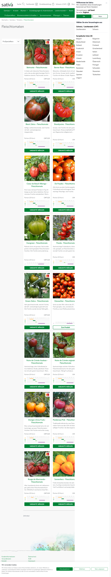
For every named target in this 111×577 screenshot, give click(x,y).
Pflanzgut (56, 15)
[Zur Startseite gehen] (9, 4)
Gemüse (7, 11)
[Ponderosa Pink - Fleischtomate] (65, 404)
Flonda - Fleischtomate (65, 243)
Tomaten (19, 20)
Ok (84, 16)
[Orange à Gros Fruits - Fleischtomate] (37, 404)
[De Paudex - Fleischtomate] (65, 168)
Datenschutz (32, 556)
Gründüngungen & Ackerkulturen (41, 11)
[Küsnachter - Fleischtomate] (65, 285)
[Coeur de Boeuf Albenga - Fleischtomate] (37, 168)
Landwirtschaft (60, 11)
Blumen (23, 11)
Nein (100, 16)
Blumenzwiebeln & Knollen (27, 15)
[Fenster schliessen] (106, 3)
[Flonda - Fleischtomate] (65, 227)
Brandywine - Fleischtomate (65, 124)
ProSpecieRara (10, 15)
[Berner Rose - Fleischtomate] (65, 52)
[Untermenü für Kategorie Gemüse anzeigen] (11, 10)
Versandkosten (6, 559)
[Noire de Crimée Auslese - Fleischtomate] (37, 345)
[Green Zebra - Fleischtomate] (37, 285)
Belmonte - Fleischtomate (37, 67)
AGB (29, 559)
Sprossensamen (45, 15)
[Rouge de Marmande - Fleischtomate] (37, 464)
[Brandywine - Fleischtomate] (65, 109)
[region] (92, 288)
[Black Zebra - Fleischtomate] (37, 109)
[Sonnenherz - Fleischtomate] (65, 464)
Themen (66, 15)
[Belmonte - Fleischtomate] (37, 52)
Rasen (71, 11)
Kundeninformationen (8, 556)
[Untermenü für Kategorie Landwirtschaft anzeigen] (67, 10)
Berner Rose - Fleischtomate (65, 67)
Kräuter (16, 11)
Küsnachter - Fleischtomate (66, 301)
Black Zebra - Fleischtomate (37, 124)
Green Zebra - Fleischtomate (37, 301)
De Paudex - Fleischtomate (65, 183)
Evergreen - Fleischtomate (37, 243)
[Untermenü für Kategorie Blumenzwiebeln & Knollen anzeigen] (37, 15)
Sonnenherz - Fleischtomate (65, 479)
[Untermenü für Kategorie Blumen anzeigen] (27, 10)
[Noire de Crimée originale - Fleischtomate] (65, 345)
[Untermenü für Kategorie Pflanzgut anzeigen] (61, 15)
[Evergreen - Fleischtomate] (37, 227)
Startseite (5, 20)
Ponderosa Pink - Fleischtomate (65, 420)
